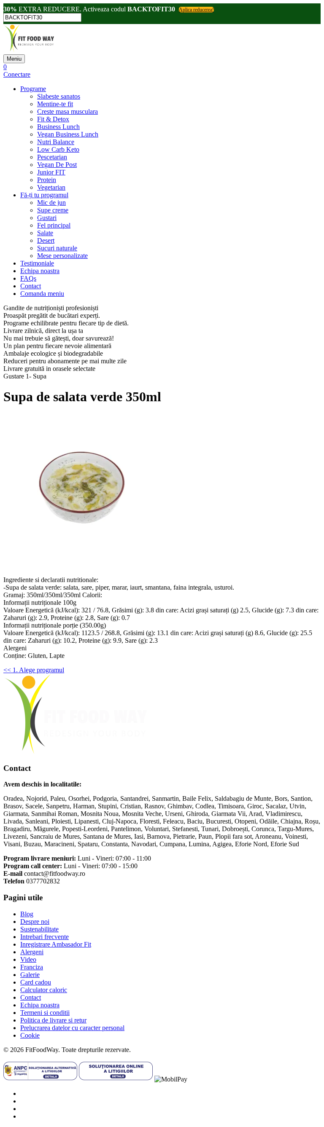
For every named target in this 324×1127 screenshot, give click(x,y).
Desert (45, 240)
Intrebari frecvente (44, 936)
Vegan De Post (57, 164)
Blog (26, 914)
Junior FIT (51, 172)
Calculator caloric (43, 989)
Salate (45, 232)
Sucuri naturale (57, 248)
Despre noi (34, 921)
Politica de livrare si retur (53, 1020)
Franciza (31, 967)
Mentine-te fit (55, 103)
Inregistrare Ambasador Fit (55, 944)
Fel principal (53, 225)
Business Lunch (58, 126)
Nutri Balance (55, 141)
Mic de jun (51, 202)
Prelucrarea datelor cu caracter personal (72, 1027)
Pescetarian (52, 157)
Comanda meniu (42, 293)
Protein (46, 179)
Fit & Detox (53, 119)
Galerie (30, 974)
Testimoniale (37, 263)
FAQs (28, 278)
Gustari (47, 217)
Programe (33, 88)
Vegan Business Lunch (67, 134)
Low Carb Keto (58, 149)
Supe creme (52, 210)
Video (28, 959)
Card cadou (35, 982)
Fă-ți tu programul (44, 195)
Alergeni (31, 951)
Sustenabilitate (39, 929)
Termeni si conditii (45, 1012)
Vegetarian (51, 187)
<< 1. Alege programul (33, 670)
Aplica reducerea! (196, 10)
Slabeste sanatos (58, 96)
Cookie (30, 1035)
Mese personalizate (62, 255)
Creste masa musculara (67, 111)
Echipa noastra (39, 270)
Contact (30, 286)
